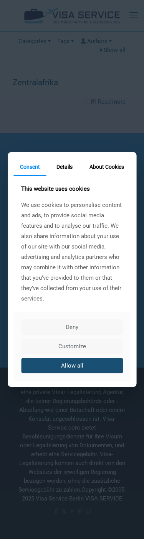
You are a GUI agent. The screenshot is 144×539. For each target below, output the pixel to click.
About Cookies (106, 167)
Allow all (72, 365)
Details (64, 167)
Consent (30, 167)
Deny (72, 327)
